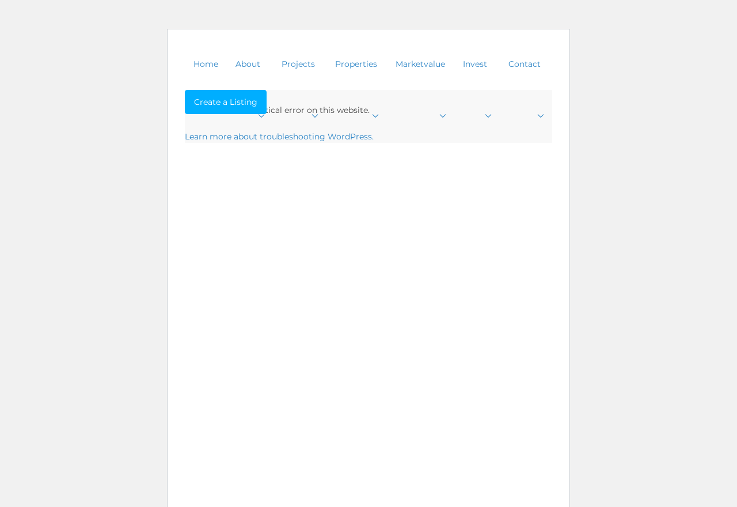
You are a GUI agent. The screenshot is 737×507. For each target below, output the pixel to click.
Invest (475, 64)
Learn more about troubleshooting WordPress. (279, 136)
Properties (356, 64)
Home (205, 64)
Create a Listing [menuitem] (225, 102)
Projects (298, 64)
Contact (524, 64)
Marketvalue (420, 64)
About (247, 64)
